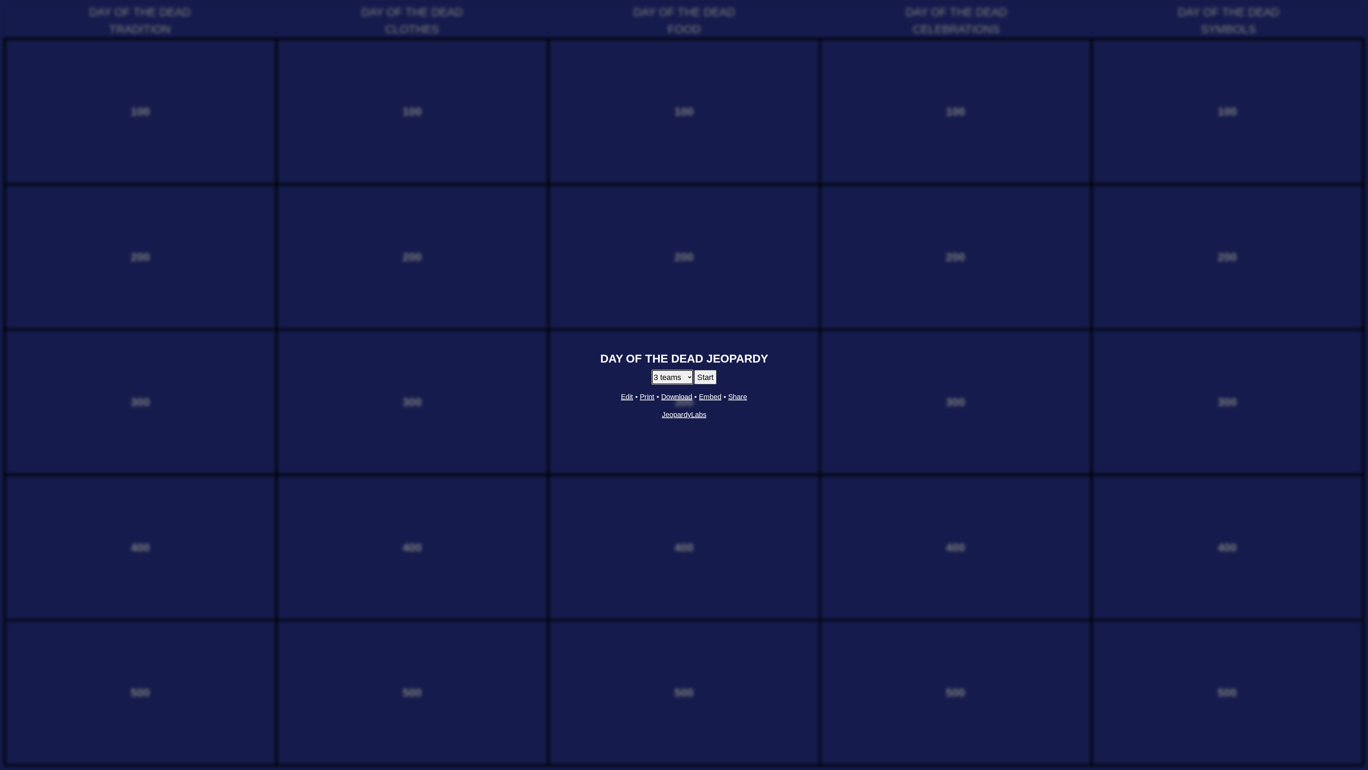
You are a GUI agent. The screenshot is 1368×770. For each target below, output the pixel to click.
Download (676, 397)
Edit (627, 397)
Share (737, 397)
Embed (710, 397)
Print (647, 397)
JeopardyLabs (684, 415)
